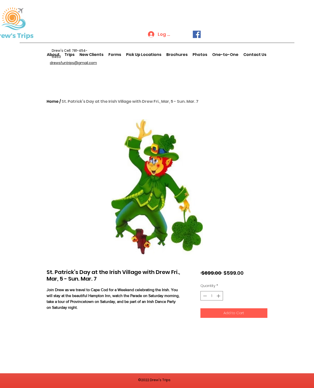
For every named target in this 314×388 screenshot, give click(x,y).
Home (53, 101)
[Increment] (219, 295)
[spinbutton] (212, 295)
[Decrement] (204, 295)
